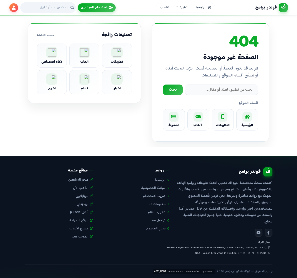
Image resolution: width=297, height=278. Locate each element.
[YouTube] (258, 233)
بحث (173, 89)
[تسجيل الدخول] (13, 7)
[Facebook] (268, 233)
